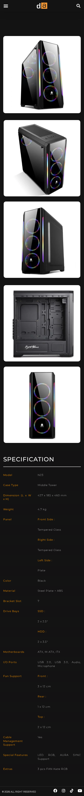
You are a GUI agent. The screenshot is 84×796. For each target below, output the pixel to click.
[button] (5, 5)
